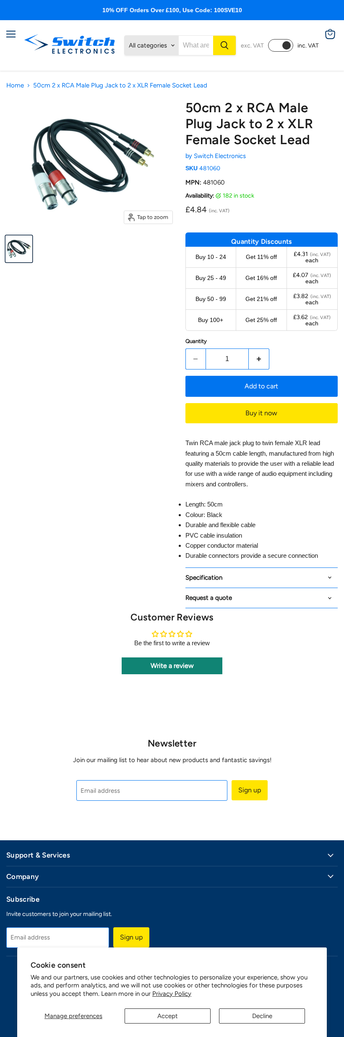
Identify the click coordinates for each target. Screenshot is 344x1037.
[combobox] (196, 45)
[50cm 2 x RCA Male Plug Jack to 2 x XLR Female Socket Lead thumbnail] (18, 248)
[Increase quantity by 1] (259, 358)
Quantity (196, 341)
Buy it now (261, 413)
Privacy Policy (171, 993)
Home (15, 85)
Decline (262, 1016)
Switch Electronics (220, 156)
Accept (167, 1016)
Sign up (249, 790)
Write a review (172, 666)
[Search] (224, 45)
